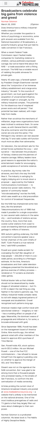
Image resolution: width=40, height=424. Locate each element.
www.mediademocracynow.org (18, 392)
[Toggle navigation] (6, 3)
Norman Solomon (9, 21)
